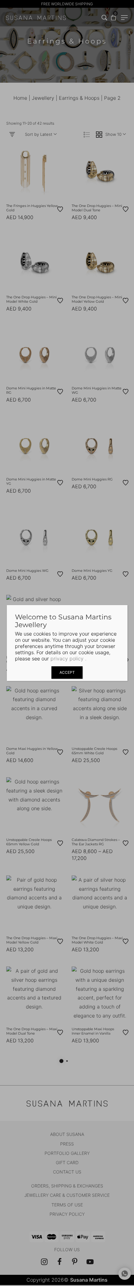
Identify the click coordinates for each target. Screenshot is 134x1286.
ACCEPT (67, 672)
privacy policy (67, 658)
